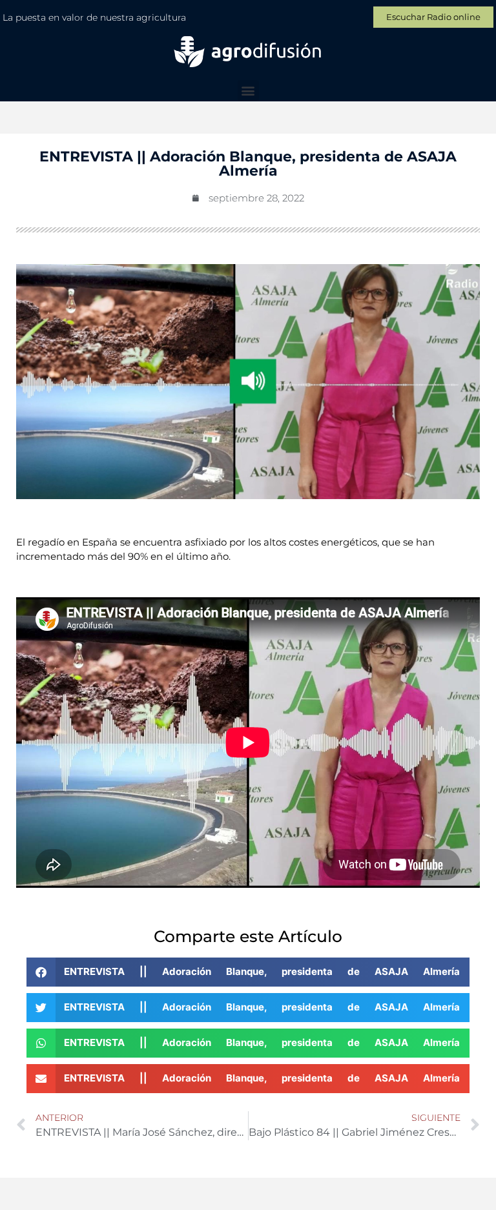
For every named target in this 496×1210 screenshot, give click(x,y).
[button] (248, 90)
